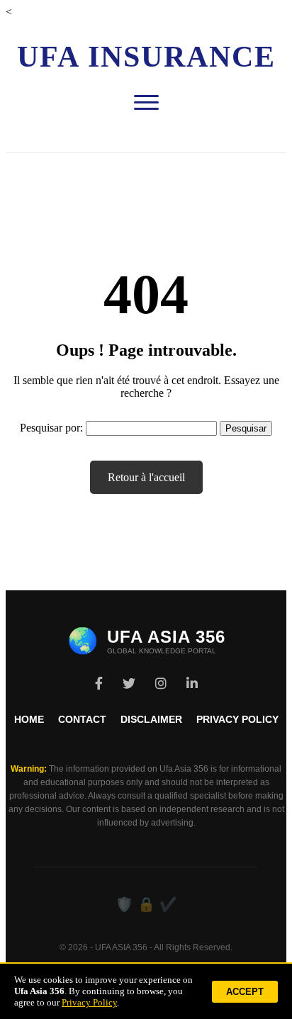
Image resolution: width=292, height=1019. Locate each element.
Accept (245, 991)
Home (29, 719)
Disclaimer (151, 719)
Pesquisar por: (51, 428)
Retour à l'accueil (146, 477)
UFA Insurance (146, 56)
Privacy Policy (237, 719)
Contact (82, 719)
